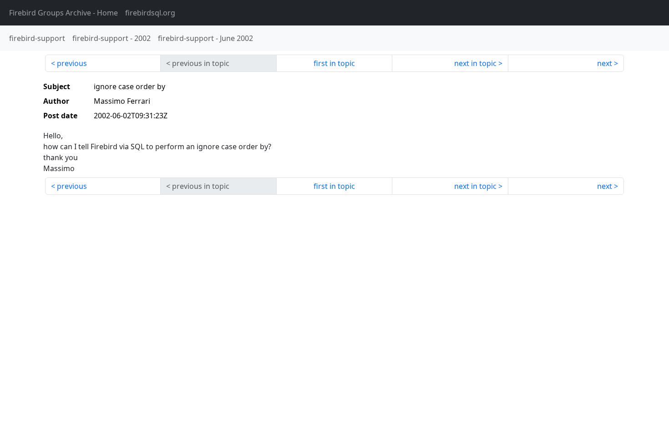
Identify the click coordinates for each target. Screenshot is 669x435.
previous (72, 63)
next (604, 63)
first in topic (334, 63)
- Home (63, 13)
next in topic (475, 63)
